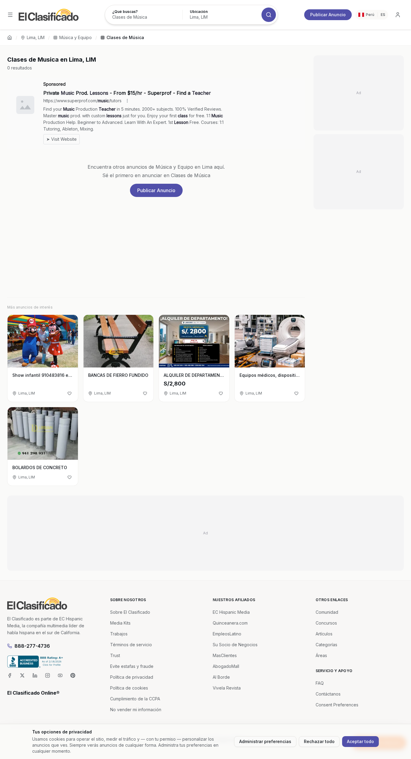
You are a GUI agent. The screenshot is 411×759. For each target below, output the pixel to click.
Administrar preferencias (265, 741)
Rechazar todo (319, 741)
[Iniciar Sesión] (398, 15)
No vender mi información (135, 709)
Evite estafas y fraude (131, 666)
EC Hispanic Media (231, 612)
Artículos (324, 633)
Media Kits (120, 622)
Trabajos (119, 633)
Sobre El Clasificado (130, 612)
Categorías (326, 644)
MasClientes (225, 655)
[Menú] (10, 15)
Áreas (321, 655)
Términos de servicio (131, 644)
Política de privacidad (131, 677)
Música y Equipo (75, 37)
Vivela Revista (227, 687)
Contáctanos (328, 693)
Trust (115, 655)
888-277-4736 (32, 646)
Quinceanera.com (230, 622)
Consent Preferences (337, 704)
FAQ (320, 683)
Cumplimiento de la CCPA (135, 698)
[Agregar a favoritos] (69, 393)
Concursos (326, 622)
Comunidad (327, 612)
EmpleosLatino (227, 633)
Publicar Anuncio (328, 14)
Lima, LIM (36, 37)
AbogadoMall (226, 666)
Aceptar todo (360, 741)
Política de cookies (129, 687)
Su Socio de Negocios (235, 644)
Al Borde (221, 677)
